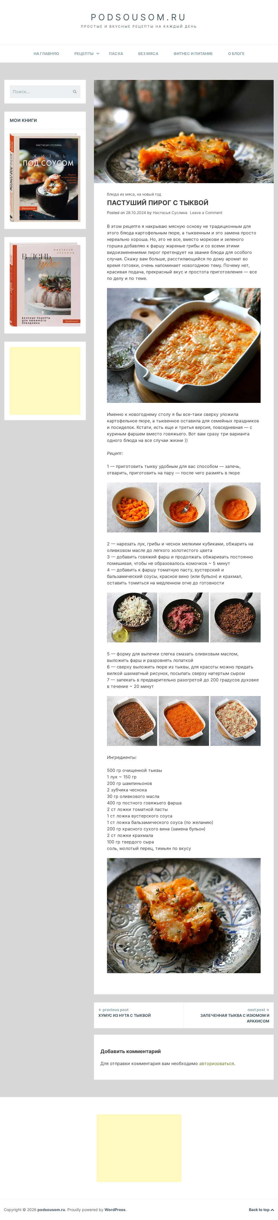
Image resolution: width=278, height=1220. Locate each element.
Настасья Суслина (170, 212)
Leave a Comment (206, 212)
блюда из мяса (121, 194)
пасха (116, 53)
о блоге (236, 53)
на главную (46, 53)
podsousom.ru (139, 17)
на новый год (149, 194)
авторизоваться (216, 1063)
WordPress (115, 1209)
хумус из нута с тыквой (124, 1012)
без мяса (148, 53)
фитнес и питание (193, 53)
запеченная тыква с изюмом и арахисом (234, 1015)
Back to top (259, 1209)
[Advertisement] (45, 381)
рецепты (84, 53)
